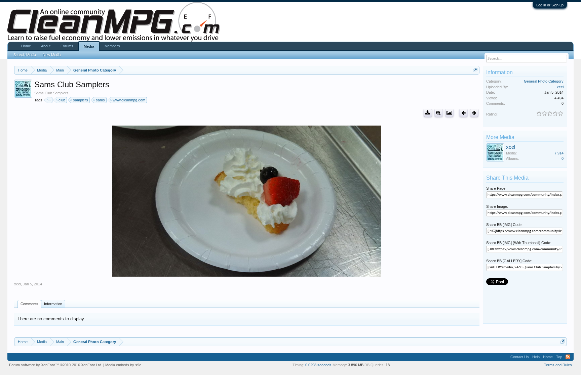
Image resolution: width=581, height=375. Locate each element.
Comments (29, 304)
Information (53, 304)
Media (89, 46)
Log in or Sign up (550, 5)
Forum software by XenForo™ (55, 365)
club (62, 100)
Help (536, 357)
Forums (67, 46)
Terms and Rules (558, 365)
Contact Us (519, 357)
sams (100, 100)
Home (26, 46)
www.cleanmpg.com (129, 100)
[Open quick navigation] (475, 70)
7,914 (559, 153)
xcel (17, 284)
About (45, 46)
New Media (52, 55)
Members (112, 46)
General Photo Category (544, 81)
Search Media (24, 55)
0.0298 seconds (318, 365)
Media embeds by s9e (123, 365)
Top (559, 357)
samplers (80, 100)
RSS (568, 357)
